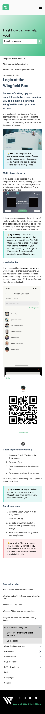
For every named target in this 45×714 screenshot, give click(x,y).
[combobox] (20, 41)
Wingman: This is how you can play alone (19, 611)
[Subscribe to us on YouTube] (30, 698)
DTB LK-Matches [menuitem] (11, 667)
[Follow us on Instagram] (25, 698)
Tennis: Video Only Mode (12, 605)
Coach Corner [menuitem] (10, 656)
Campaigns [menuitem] (9, 677)
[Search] (39, 41)
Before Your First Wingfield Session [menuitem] (20, 634)
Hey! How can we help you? (20, 33)
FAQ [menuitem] (6, 672)
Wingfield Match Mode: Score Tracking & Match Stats (21, 597)
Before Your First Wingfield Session (18, 69)
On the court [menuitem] (12, 641)
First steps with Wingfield (14, 64)
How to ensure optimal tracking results (18, 590)
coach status (29, 268)
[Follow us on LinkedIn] (36, 698)
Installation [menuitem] (9, 651)
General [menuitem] (7, 683)
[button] (40, 627)
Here (23, 489)
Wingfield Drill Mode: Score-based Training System (19, 619)
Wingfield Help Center (12, 58)
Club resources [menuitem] (11, 662)
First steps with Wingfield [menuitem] (15, 627)
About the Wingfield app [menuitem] (14, 646)
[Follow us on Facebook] (19, 698)
